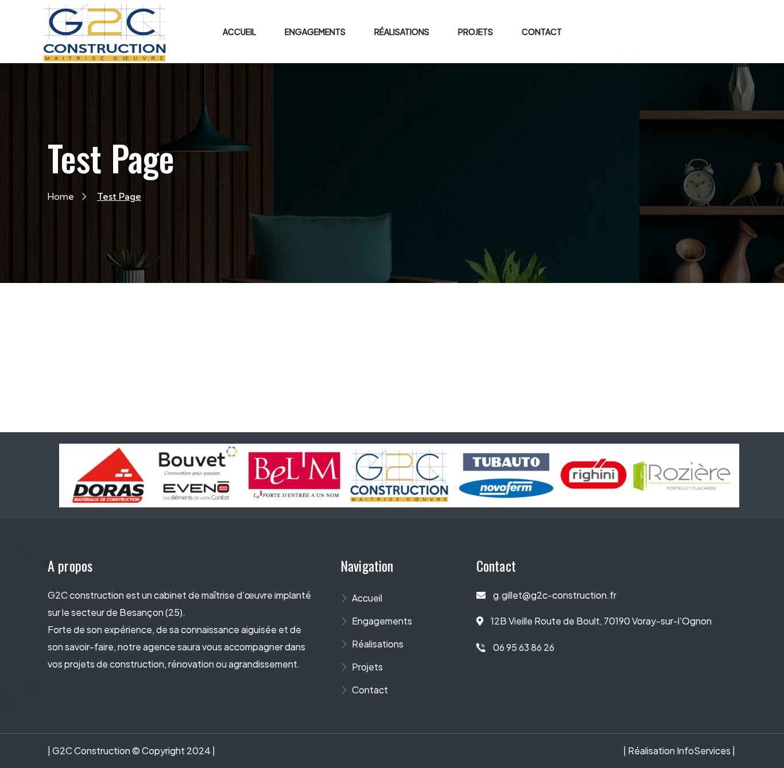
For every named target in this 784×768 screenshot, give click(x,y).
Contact (370, 690)
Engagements (382, 621)
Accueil (367, 598)
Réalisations (377, 644)
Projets (367, 667)
